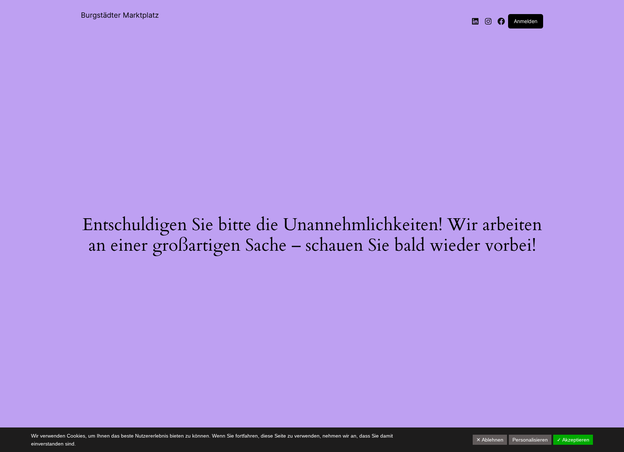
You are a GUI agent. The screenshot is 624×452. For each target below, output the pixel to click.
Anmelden (525, 21)
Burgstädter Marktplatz (120, 15)
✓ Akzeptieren (573, 440)
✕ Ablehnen (489, 440)
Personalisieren (530, 440)
